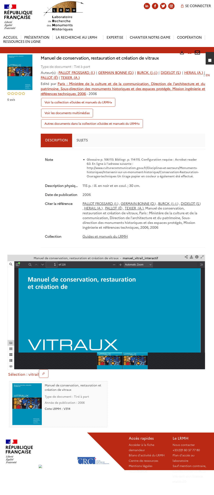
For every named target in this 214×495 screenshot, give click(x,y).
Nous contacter (184, 445)
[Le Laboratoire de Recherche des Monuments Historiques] (56, 451)
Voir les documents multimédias (67, 113)
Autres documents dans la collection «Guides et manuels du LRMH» (92, 124)
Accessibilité (137, 471)
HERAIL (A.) (193, 73)
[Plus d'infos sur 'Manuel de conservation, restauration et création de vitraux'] (27, 404)
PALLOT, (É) (49, 78)
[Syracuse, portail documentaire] (63, 16)
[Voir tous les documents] (43, 373)
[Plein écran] (202, 257)
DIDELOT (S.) (171, 73)
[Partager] (186, 257)
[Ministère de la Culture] (19, 451)
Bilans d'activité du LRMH (147, 455)
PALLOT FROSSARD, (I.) (77, 73)
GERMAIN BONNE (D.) (116, 73)
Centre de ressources (143, 461)
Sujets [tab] (82, 140)
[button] (19, 72)
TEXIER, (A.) (70, 78)
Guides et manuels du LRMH (105, 237)
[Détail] (196, 257)
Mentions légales (140, 466)
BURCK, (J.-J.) (147, 73)
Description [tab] (56, 140)
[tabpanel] (123, 198)
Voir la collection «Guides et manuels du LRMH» (78, 102)
